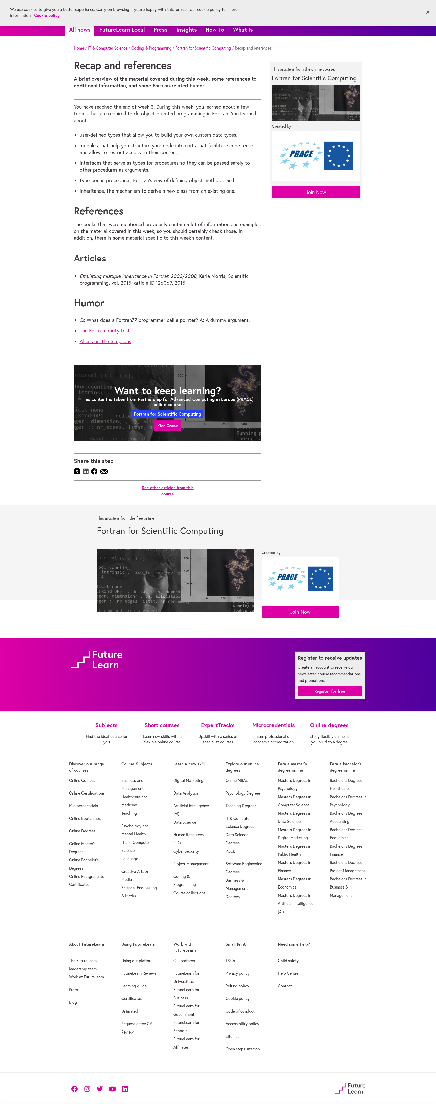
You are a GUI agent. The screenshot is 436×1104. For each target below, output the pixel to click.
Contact (285, 985)
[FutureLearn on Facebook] (76, 1088)
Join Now (316, 192)
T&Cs (230, 960)
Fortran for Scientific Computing (203, 48)
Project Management (191, 863)
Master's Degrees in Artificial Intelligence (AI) (295, 903)
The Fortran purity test (105, 330)
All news (80, 29)
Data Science (184, 822)
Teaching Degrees (241, 805)
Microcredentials (83, 805)
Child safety (288, 960)
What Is (243, 29)
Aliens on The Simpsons (105, 341)
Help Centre (288, 973)
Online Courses (82, 780)
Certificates (131, 998)
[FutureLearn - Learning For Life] (350, 1088)
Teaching (129, 813)
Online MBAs (237, 780)
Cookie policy (238, 998)
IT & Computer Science (107, 48)
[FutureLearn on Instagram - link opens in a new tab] (87, 1088)
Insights (186, 29)
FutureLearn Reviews (139, 973)
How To (215, 29)
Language (129, 858)
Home (79, 48)
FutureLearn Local (122, 29)
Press (161, 29)
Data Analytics (186, 793)
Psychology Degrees (243, 793)
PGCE (230, 851)
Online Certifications (87, 793)
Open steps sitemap (243, 1048)
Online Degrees (82, 830)
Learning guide (134, 985)
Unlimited (129, 1011)
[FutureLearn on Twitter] (99, 1088)
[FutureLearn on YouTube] (112, 1088)
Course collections (189, 892)
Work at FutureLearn (86, 976)
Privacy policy (238, 973)
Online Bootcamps (85, 818)
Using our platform (137, 960)
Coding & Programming (151, 48)
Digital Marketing (188, 780)
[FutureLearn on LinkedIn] (125, 1088)
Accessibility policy (242, 1023)
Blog (73, 1002)
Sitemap (233, 1036)
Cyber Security (186, 851)
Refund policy (237, 985)
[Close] (427, 12)
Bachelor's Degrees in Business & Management (348, 887)
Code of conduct (240, 1011)
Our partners (184, 960)
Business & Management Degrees (237, 888)
